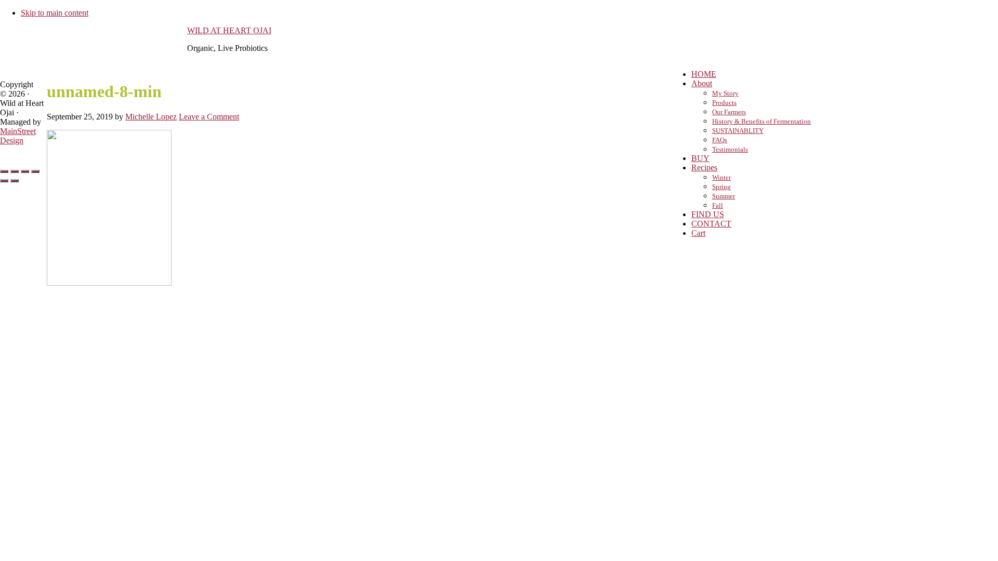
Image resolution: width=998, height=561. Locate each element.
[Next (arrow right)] (14, 180)
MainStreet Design (18, 136)
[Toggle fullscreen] (25, 171)
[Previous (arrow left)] (4, 180)
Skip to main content (54, 12)
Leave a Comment (209, 116)
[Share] (14, 171)
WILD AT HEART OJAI (229, 30)
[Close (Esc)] (4, 171)
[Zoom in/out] (35, 171)
